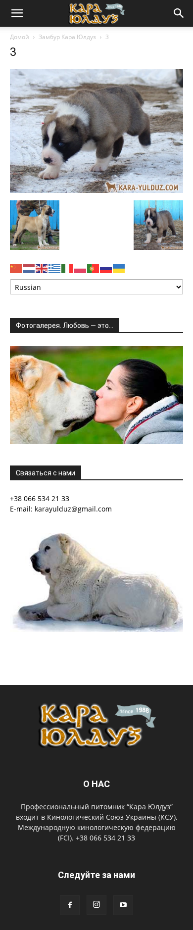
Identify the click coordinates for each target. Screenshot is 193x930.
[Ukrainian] (119, 268)
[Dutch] (29, 268)
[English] (42, 268)
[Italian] (67, 268)
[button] (17, 13)
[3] (96, 190)
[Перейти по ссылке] (70, 905)
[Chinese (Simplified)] (16, 268)
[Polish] (80, 268)
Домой (19, 37)
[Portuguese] (93, 268)
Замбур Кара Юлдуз (67, 37)
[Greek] (54, 268)
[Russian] (106, 268)
